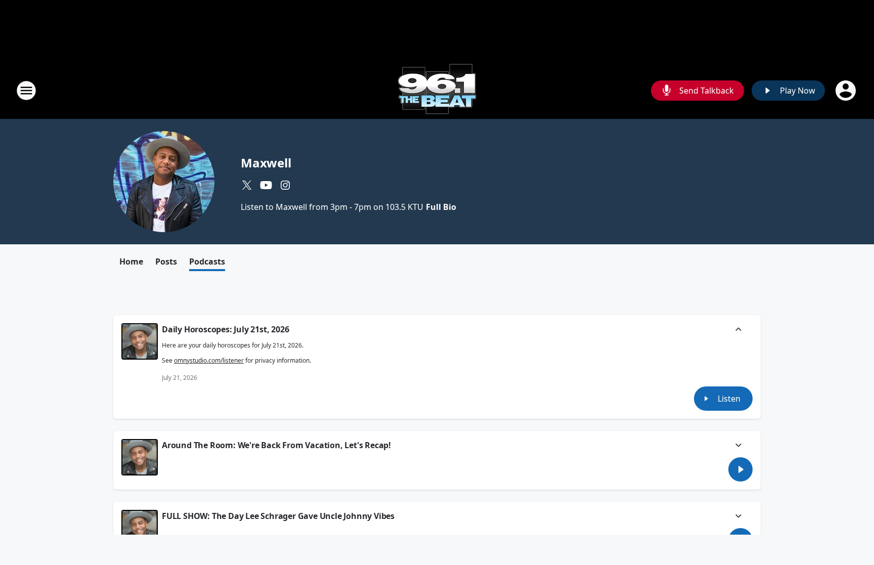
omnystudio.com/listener (209, 360)
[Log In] (847, 90)
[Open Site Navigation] (26, 90)
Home (131, 261)
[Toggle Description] (738, 330)
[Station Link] (437, 90)
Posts (166, 261)
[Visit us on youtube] (266, 185)
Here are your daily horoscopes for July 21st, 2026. (236, 353)
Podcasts (207, 261)
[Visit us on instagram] (285, 185)
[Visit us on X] (247, 185)
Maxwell (266, 162)
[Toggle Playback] (139, 341)
